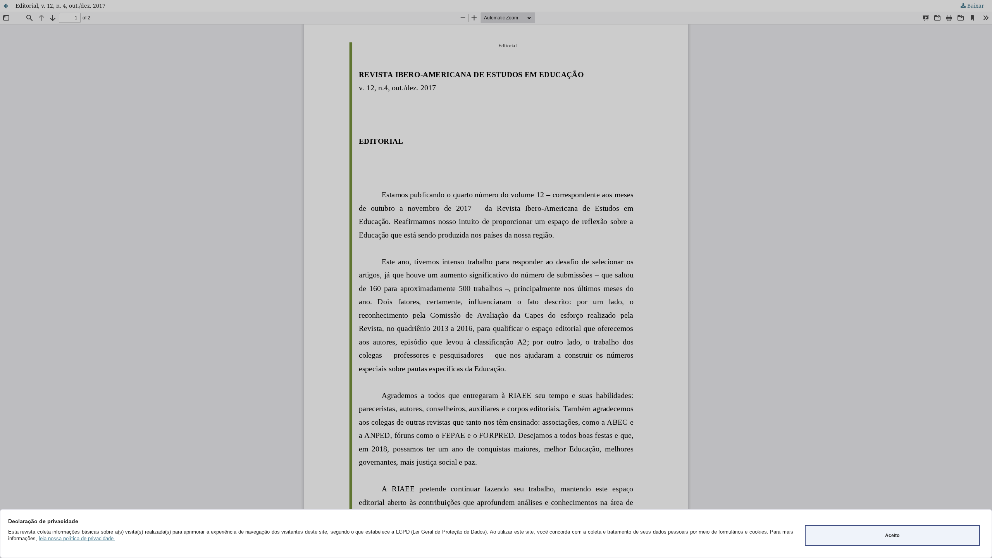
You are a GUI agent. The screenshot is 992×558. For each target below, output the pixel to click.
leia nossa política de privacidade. (77, 538)
